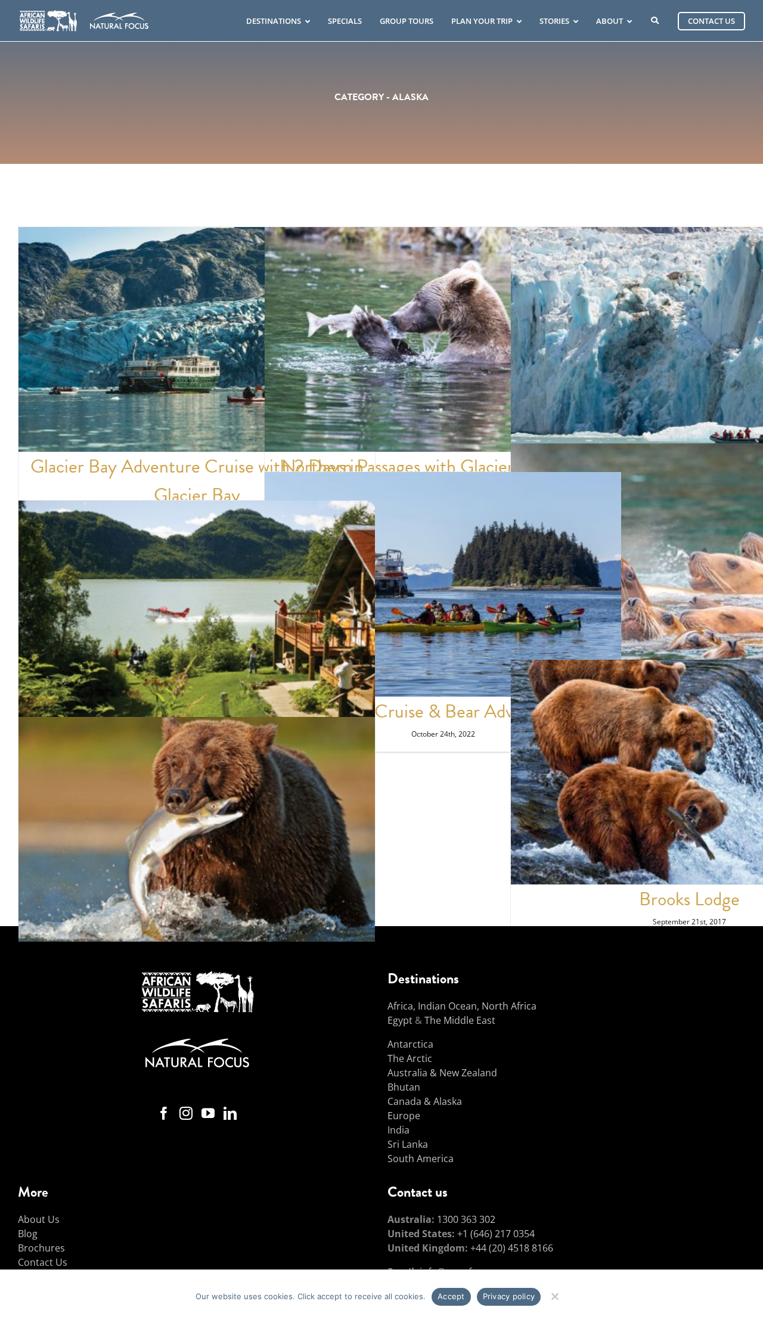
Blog (28, 1233)
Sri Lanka (407, 1144)
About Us (39, 1219)
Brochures (41, 1248)
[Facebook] (163, 1113)
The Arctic (409, 1058)
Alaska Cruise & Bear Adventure (443, 711)
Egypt (399, 1020)
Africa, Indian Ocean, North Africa (461, 1006)
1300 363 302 (466, 1219)
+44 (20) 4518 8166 (511, 1248)
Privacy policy (509, 1296)
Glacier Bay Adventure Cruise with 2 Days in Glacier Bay (197, 480)
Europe (403, 1115)
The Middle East (459, 1020)
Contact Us (42, 1262)
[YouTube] (208, 1113)
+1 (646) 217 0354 (496, 1233)
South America (420, 1158)
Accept (451, 1296)
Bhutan (403, 1087)
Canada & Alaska (424, 1101)
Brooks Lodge (689, 899)
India (398, 1130)
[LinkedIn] (230, 1113)
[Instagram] (186, 1113)
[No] (554, 1294)
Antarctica (410, 1044)
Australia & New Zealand (442, 1072)
